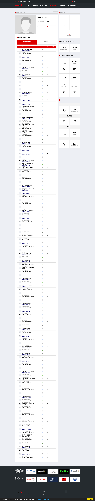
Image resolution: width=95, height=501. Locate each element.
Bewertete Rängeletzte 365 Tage (27, 42)
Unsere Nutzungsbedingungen (43, 499)
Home (28, 5)
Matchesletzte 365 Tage (46, 42)
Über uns (62, 5)
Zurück (55, 12)
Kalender (35, 5)
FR (74, 1)
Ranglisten (43, 5)
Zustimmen (90, 499)
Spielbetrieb (53, 5)
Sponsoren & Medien (72, 5)
